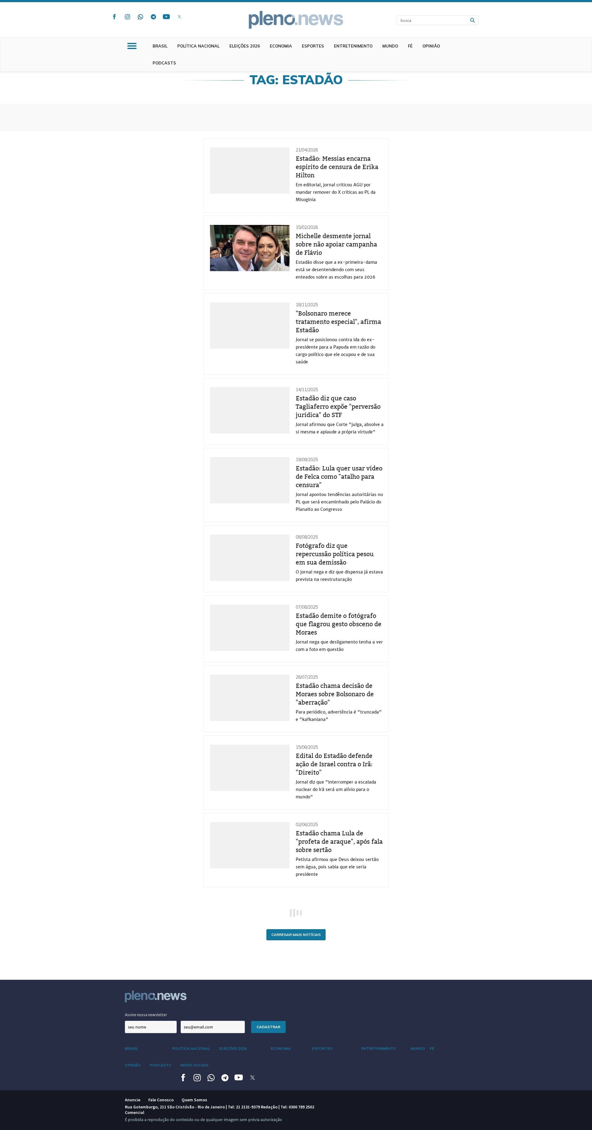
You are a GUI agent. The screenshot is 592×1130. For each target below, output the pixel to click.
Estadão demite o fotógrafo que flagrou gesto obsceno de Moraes (338, 624)
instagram (127, 16)
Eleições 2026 (244, 45)
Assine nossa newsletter (146, 1014)
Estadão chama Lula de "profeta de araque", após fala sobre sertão (339, 842)
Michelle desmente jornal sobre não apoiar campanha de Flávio (336, 244)
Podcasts (164, 62)
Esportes (313, 45)
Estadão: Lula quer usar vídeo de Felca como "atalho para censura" (339, 477)
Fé (410, 45)
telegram (153, 16)
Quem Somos (194, 1100)
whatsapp (140, 16)
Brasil (160, 45)
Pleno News (296, 20)
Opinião (431, 45)
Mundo (390, 45)
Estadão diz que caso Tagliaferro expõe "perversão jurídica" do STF (338, 407)
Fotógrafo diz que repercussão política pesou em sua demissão (335, 554)
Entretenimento (353, 45)
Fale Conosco (161, 1100)
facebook (114, 16)
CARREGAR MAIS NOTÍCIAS (296, 934)
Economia (281, 45)
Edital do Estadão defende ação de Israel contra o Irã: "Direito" (334, 764)
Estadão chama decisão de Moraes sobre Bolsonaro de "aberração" (335, 694)
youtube (166, 16)
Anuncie (132, 1100)
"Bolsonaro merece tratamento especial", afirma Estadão (338, 322)
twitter (179, 16)
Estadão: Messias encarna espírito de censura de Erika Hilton (337, 167)
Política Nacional (198, 45)
